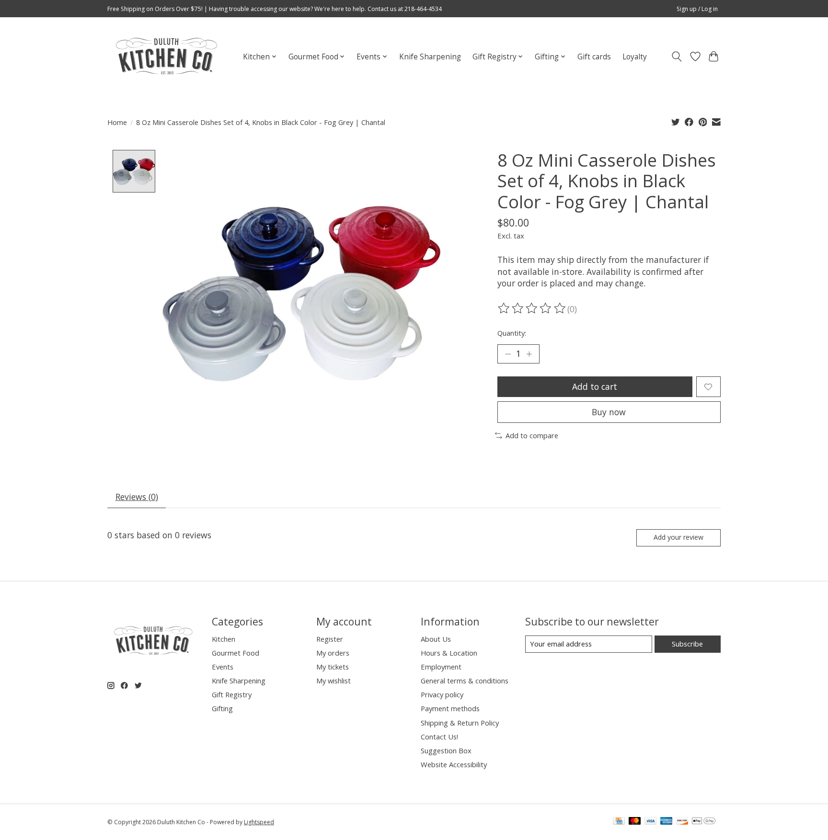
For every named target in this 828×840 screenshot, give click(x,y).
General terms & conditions (464, 680)
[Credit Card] (619, 822)
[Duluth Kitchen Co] (166, 56)
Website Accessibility (454, 764)
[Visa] (650, 822)
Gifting (222, 708)
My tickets (332, 666)
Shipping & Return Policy (460, 722)
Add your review (678, 537)
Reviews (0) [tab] (136, 496)
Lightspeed (259, 822)
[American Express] (666, 822)
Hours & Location (449, 653)
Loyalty (634, 57)
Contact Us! (439, 736)
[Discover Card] (682, 822)
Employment (441, 666)
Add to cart (594, 386)
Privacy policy (442, 694)
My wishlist (333, 680)
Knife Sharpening (430, 57)
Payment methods (450, 708)
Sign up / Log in (697, 9)
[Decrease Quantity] (508, 354)
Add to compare (532, 435)
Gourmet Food (235, 653)
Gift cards (594, 57)
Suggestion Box (446, 750)
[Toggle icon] (677, 56)
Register (329, 639)
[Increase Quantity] (529, 354)
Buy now (609, 412)
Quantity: (511, 333)
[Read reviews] (532, 308)
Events (222, 666)
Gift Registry (232, 694)
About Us (436, 639)
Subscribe (687, 643)
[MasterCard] (635, 822)
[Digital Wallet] (703, 822)
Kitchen (223, 639)
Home (117, 122)
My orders (332, 653)
